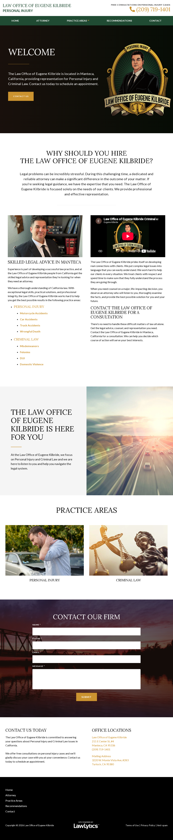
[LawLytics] (86, 825)
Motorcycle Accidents (34, 313)
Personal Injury (29, 306)
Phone (37, 638)
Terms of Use (132, 825)
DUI (22, 358)
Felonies (25, 352)
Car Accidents (29, 319)
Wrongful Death (30, 331)
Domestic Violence (31, 364)
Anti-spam (162, 825)
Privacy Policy (148, 825)
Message (38, 666)
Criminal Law (26, 339)
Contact (155, 20)
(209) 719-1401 (153, 9)
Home (15, 20)
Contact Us (21, 96)
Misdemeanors (29, 346)
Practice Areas (77, 20)
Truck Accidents (30, 325)
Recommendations (119, 20)
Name (36, 624)
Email (36, 652)
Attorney (42, 20)
